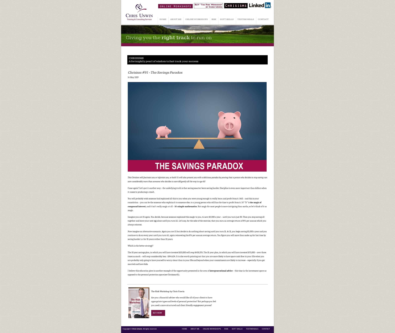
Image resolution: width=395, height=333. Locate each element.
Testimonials (245, 19)
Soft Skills (227, 19)
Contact (263, 19)
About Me (175, 19)
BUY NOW (157, 313)
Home (163, 19)
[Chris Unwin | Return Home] (139, 23)
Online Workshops (196, 19)
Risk (214, 19)
